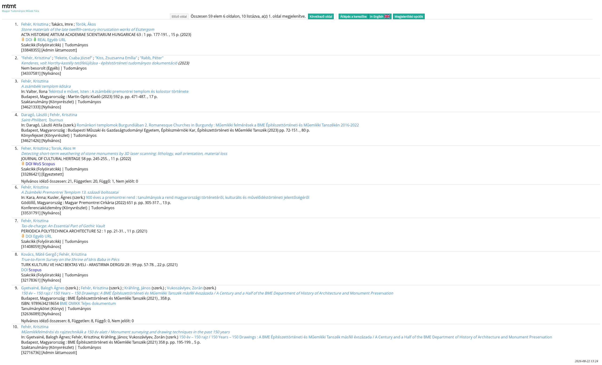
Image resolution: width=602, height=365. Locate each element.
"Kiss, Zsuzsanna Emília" (116, 57)
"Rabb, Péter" (151, 57)
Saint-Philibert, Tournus (42, 119)
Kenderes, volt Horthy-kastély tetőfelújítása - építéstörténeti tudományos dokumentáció (99, 63)
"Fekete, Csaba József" (73, 57)
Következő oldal (321, 16)
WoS (37, 163)
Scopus (48, 163)
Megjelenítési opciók (409, 16)
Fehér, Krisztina (34, 24)
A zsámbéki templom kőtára (46, 86)
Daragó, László (34, 114)
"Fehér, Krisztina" (36, 57)
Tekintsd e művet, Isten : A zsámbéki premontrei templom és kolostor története (118, 91)
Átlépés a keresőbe (353, 16)
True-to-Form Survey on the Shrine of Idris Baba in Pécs (70, 259)
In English (376, 16)
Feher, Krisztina (34, 148)
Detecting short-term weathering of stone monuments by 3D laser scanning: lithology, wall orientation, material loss (124, 153)
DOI (29, 39)
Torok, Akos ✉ (63, 148)
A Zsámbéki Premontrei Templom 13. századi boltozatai (70, 192)
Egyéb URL (56, 39)
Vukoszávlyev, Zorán (185, 287)
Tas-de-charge (63, 225)
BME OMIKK (70, 303)
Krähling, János (137, 287)
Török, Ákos (86, 24)
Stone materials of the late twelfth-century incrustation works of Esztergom (87, 29)
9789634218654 (45, 303)
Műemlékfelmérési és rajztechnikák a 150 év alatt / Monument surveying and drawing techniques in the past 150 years (125, 331)
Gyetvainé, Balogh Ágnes (43, 287)
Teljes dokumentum (98, 303)
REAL (42, 39)
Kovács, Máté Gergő (38, 254)
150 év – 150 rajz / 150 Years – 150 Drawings (207, 293)
